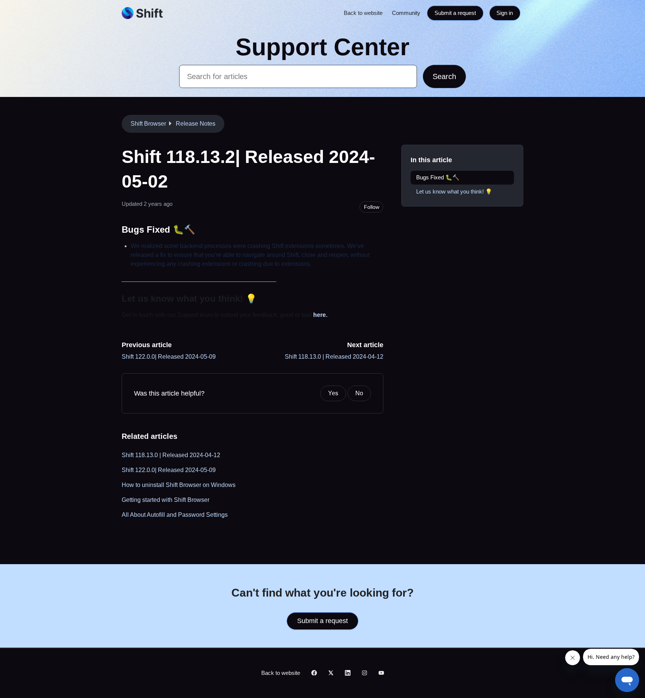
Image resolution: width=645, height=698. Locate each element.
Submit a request (455, 13)
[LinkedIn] (347, 673)
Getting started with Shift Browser (165, 500)
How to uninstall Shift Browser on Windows (179, 485)
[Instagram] (364, 673)
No (359, 393)
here (319, 315)
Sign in (504, 13)
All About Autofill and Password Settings (175, 515)
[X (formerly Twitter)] (330, 673)
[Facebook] (314, 673)
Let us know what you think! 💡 (454, 191)
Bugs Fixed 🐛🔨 (437, 177)
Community (406, 13)
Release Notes (195, 123)
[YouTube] (381, 673)
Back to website (363, 13)
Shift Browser (148, 123)
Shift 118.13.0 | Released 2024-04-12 (334, 356)
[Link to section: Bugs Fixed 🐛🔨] (201, 229)
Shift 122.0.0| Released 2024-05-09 (169, 356)
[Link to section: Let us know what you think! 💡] (263, 298)
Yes (333, 393)
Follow (371, 207)
